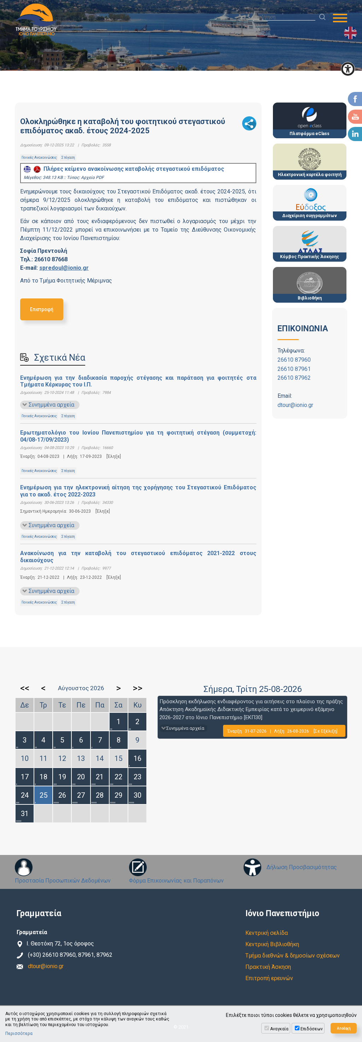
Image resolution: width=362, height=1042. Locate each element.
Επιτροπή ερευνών (269, 978)
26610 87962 (294, 377)
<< (24, 688)
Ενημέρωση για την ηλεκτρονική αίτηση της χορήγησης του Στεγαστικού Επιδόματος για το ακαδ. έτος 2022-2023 (138, 490)
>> (137, 688)
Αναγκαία (279, 1028)
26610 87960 (294, 359)
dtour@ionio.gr (295, 405)
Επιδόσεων (311, 1028)
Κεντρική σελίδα (266, 933)
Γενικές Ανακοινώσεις (39, 157)
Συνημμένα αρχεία (51, 404)
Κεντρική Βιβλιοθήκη (272, 944)
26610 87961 (294, 369)
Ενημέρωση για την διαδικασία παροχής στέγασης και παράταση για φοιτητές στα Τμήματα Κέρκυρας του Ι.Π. (138, 381)
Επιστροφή (41, 309)
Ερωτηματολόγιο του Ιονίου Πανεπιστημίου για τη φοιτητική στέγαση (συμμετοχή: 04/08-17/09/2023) (138, 436)
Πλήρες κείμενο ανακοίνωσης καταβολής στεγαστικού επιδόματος (132, 168)
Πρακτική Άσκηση (268, 967)
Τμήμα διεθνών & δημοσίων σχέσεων (292, 955)
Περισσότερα (19, 1033)
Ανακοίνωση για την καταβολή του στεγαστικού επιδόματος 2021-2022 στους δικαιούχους (138, 556)
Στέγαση (68, 157)
